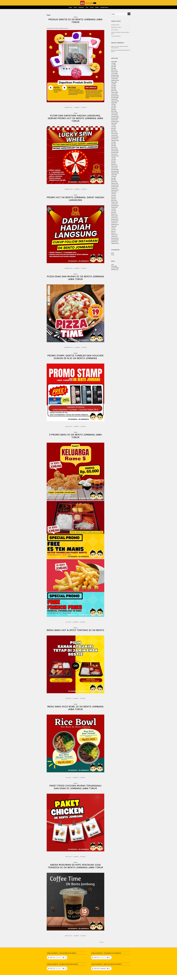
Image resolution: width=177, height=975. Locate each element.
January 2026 (114, 73)
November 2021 (115, 152)
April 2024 (113, 109)
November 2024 (115, 97)
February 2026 (114, 71)
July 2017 (113, 228)
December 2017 (115, 219)
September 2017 (115, 224)
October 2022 (114, 138)
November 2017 (115, 221)
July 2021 (113, 157)
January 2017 (114, 236)
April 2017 (113, 233)
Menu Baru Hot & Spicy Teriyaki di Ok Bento (75, 630)
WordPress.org (114, 269)
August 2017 (114, 226)
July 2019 (113, 193)
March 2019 (114, 200)
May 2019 (113, 197)
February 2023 (114, 133)
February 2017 (114, 234)
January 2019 (114, 204)
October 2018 (114, 207)
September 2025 (115, 80)
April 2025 (113, 89)
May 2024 (113, 107)
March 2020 (114, 181)
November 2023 (115, 118)
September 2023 (115, 121)
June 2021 (113, 159)
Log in (112, 264)
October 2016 (114, 241)
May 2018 (113, 212)
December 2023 (115, 116)
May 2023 (113, 128)
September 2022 (115, 140)
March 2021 (114, 164)
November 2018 (115, 205)
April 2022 (113, 145)
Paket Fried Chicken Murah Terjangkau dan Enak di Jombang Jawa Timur (75, 787)
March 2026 (114, 70)
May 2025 (113, 87)
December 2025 (115, 75)
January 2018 (114, 217)
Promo (75, 17)
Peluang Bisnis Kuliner (115, 24)
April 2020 (113, 179)
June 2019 (113, 195)
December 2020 (115, 169)
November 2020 (115, 171)
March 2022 (114, 147)
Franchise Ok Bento (114, 29)
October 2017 (114, 222)
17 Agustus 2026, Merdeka (116, 36)
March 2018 (114, 214)
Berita (75, 274)
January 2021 (114, 168)
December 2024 (115, 95)
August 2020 (114, 174)
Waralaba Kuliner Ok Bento (116, 27)
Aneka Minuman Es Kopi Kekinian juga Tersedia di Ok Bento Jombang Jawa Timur (75, 866)
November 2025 (115, 77)
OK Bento (84, 107)
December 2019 (115, 185)
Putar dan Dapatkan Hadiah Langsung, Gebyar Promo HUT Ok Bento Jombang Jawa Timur (75, 118)
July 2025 (113, 83)
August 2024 (114, 102)
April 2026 (113, 68)
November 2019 (115, 186)
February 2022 (114, 149)
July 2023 (113, 125)
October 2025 (114, 78)
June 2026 (113, 65)
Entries (114, 266)
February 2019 (114, 202)
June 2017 (113, 229)
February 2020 (114, 183)
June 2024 (113, 106)
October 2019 (114, 188)
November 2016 (115, 240)
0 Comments (77, 107)
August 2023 (114, 123)
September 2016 (115, 243)
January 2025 (114, 94)
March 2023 (114, 131)
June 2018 (113, 210)
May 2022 (113, 144)
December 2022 (115, 137)
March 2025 (114, 90)
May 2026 (113, 66)
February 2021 (114, 166)
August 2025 (114, 82)
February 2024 (114, 113)
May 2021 (113, 161)
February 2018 (114, 216)
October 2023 (114, 119)
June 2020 (113, 176)
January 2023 (114, 135)
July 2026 (113, 63)
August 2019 (114, 192)
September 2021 (115, 156)
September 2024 (115, 101)
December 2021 (115, 150)
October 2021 (114, 154)
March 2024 (114, 111)
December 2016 (115, 238)
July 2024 (113, 104)
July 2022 (113, 142)
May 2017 (113, 231)
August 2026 (114, 61)
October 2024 (114, 99)
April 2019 (113, 198)
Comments (115, 268)
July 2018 (113, 209)
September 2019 (115, 190)
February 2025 (114, 92)
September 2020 (115, 173)
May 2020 (113, 178)
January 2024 (114, 114)
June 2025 (113, 85)
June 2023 (113, 126)
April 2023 (113, 130)
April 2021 (113, 162)
